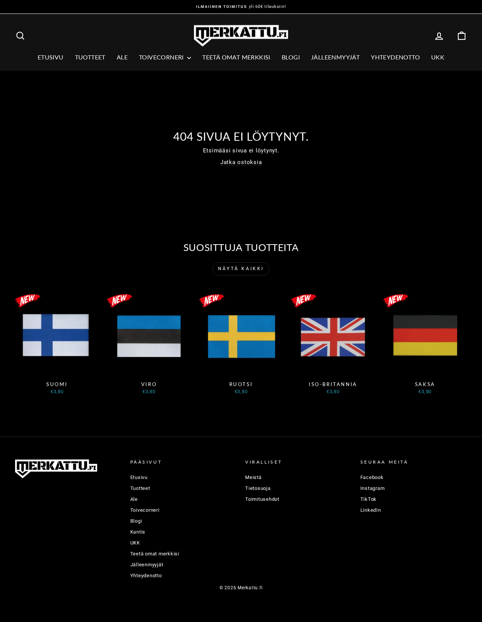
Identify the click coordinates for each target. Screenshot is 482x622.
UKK (437, 57)
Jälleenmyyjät (335, 57)
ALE (122, 57)
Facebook (372, 477)
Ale (134, 499)
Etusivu (51, 57)
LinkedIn (370, 510)
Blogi (291, 57)
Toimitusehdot (262, 499)
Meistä (253, 477)
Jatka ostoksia (241, 162)
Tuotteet (90, 57)
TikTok (368, 499)
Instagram (372, 488)
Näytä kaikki (241, 268)
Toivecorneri (162, 57)
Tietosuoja (258, 488)
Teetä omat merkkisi (236, 57)
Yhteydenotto (395, 57)
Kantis (138, 532)
